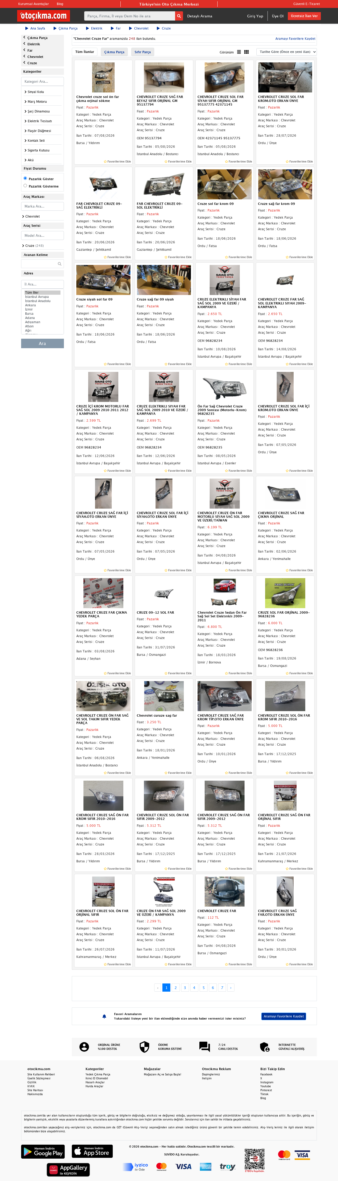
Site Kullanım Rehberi (41, 1074)
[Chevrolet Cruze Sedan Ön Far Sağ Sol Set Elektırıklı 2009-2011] (224, 592)
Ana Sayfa (37, 28)
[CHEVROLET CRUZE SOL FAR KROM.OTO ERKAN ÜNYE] (285, 77)
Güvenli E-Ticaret (306, 4)
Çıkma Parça (68, 28)
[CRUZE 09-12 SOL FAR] (164, 592)
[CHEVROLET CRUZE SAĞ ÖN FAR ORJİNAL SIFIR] (285, 795)
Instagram (266, 1082)
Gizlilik (31, 1082)
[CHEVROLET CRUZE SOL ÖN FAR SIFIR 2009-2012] (164, 795)
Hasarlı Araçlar (95, 1082)
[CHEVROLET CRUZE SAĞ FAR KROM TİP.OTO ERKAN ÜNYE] (224, 695)
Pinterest (266, 1090)
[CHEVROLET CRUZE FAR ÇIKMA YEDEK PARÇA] (103, 592)
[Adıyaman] (42, 322)
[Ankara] (42, 305)
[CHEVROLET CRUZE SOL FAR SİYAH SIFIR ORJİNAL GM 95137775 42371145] (224, 77)
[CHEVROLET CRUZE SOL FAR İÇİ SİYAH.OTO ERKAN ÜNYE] (164, 493)
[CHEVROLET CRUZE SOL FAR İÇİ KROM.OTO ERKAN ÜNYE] (285, 386)
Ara (42, 343)
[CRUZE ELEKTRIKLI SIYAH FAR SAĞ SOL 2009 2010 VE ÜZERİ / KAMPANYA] (164, 386)
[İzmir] (42, 309)
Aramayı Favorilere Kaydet (284, 1016)
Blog (60, 4)
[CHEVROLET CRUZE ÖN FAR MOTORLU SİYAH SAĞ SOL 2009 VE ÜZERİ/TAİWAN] (224, 493)
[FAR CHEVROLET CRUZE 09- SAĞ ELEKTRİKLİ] (103, 183)
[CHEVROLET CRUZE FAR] (224, 891)
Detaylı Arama (199, 16)
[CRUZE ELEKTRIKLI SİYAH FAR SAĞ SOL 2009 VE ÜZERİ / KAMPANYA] (224, 279)
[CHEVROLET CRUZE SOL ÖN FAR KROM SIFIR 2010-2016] (285, 695)
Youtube (265, 1086)
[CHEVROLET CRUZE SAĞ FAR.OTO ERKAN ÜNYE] (285, 891)
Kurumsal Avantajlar (33, 4)
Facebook (266, 1074)
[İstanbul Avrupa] (42, 297)
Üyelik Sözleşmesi (38, 1078)
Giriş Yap (255, 16)
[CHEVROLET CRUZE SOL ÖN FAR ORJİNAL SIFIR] (103, 891)
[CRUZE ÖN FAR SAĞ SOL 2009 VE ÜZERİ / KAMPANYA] (164, 891)
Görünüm (227, 52)
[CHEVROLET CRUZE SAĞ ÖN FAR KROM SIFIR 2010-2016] (103, 795)
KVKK (31, 1086)
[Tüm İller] (42, 293)
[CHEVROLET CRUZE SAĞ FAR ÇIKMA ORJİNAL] (285, 493)
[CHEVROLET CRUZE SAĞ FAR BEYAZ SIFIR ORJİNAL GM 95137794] (164, 77)
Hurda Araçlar (94, 1086)
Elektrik (96, 28)
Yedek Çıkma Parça (98, 1074)
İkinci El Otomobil (97, 1078)
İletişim (207, 1078)
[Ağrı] (42, 330)
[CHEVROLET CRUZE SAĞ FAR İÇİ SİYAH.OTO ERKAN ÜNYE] (103, 493)
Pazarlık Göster (41, 179)
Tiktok (264, 1094)
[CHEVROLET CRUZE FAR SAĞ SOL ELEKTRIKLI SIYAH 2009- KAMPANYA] (285, 279)
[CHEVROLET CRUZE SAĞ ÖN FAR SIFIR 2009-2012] (224, 795)
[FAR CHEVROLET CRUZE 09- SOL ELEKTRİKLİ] (164, 183)
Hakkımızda (35, 1094)
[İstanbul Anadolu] (42, 301)
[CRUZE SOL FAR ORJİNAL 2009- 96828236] (285, 592)
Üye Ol (278, 16)
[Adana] (42, 318)
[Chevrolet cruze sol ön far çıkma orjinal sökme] (103, 77)
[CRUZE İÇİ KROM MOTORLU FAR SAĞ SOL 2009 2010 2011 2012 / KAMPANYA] (103, 386)
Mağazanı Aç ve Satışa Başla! (162, 1074)
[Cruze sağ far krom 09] (285, 183)
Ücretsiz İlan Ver (304, 16)
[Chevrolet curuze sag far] (164, 695)
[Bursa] (42, 314)
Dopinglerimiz (211, 1074)
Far (118, 28)
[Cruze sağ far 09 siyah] (164, 279)
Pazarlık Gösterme (44, 186)
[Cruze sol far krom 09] (224, 183)
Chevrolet (141, 28)
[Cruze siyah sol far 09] (103, 279)
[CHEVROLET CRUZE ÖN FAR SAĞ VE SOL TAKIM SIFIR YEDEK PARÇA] (103, 695)
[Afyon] (42, 326)
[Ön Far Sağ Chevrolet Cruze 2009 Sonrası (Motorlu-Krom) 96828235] (224, 386)
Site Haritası (35, 1090)
